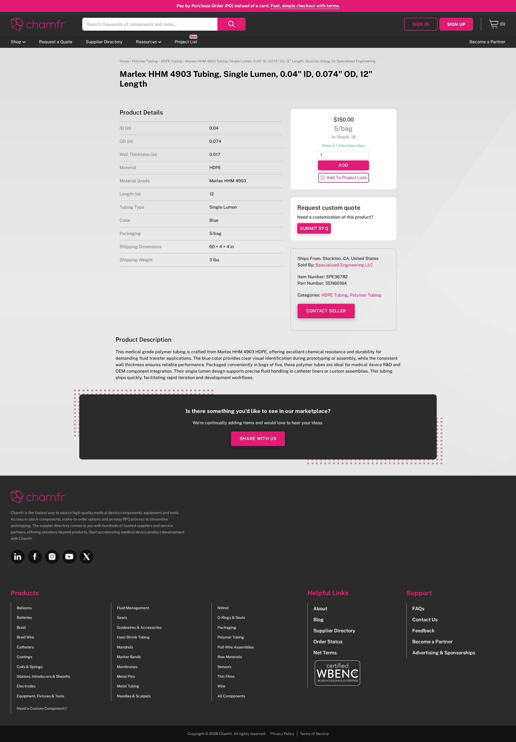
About (320, 608)
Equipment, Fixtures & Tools (40, 696)
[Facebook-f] (35, 557)
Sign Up (456, 24)
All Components (231, 696)
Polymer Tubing (144, 61)
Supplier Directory (104, 41)
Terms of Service (314, 734)
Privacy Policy (282, 734)
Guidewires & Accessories (139, 627)
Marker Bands (129, 657)
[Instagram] (52, 557)
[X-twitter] (87, 557)
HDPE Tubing (171, 61)
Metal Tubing (128, 686)
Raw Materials (229, 657)
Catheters (25, 647)
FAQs (418, 608)
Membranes (127, 667)
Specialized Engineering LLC (344, 264)
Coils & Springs (30, 667)
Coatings (24, 657)
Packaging (226, 627)
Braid (21, 627)
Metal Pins (126, 676)
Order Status (327, 641)
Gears (122, 617)
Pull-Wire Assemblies (235, 647)
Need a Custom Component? (42, 708)
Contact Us (425, 619)
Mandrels (125, 647)
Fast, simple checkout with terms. (305, 5)
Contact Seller (326, 310)
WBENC (334, 673)
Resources (146, 41)
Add (343, 165)
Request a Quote (55, 41)
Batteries (24, 617)
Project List (186, 41)
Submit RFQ (314, 228)
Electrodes (26, 686)
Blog (318, 619)
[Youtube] (69, 557)
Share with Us (258, 438)
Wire (221, 686)
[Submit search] (231, 24)
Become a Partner (487, 41)
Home (124, 61)
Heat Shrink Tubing (133, 637)
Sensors (224, 667)
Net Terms (325, 652)
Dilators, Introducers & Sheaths (43, 676)
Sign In (420, 24)
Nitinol (223, 608)
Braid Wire (25, 637)
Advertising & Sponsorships (443, 652)
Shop (16, 41)
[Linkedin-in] (18, 557)
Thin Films (226, 676)
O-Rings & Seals (231, 617)
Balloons (24, 608)
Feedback (423, 630)
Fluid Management (133, 608)
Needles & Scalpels (134, 696)
